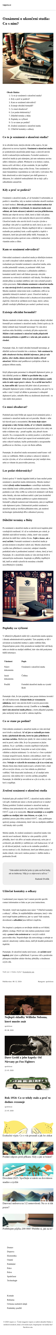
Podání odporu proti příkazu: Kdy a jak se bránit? (27, 1156)
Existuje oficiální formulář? (22, 106)
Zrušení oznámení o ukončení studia (26, 126)
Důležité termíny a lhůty (21, 116)
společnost (49, 982)
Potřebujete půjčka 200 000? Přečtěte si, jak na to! (27, 1228)
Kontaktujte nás (28, 972)
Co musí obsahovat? (19, 109)
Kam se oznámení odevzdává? (23, 102)
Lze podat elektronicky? (21, 112)
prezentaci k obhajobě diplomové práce (34, 372)
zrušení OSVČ (23, 798)
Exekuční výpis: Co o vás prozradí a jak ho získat (27, 1135)
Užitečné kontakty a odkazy (22, 129)
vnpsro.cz (7, 5)
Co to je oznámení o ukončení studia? (26, 95)
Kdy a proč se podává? (20, 99)
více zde (44, 428)
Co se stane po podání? (20, 122)
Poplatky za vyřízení (19, 119)
